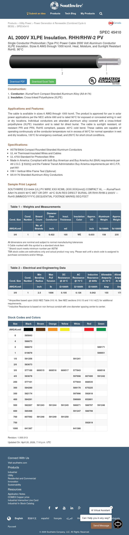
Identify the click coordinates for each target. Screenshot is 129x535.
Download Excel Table (43, 81)
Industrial (12, 472)
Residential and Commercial (22, 478)
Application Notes (16, 493)
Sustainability (14, 484)
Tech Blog (70, 13)
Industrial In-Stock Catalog (21, 503)
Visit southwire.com (17, 462)
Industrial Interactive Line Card (23, 500)
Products (12, 23)
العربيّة (69, 518)
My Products (88, 13)
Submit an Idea (36, 13)
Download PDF (17, 81)
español (45, 518)
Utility (10, 475)
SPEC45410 (23, 26)
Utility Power (25, 23)
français (58, 518)
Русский (12, 526)
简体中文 (32, 518)
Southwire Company (56, 531)
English (19, 518)
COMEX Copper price (18, 497)
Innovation (13, 481)
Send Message (101, 525)
